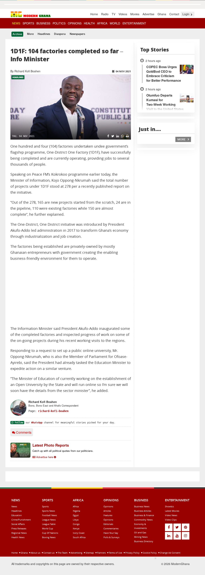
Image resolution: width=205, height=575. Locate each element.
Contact (174, 14)
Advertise (148, 14)
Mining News (141, 536)
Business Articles (142, 510)
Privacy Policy (132, 552)
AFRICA (102, 23)
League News (49, 519)
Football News (49, 515)
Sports (45, 506)
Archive (17, 34)
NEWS (16, 23)
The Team (62, 552)
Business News (141, 506)
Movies (134, 14)
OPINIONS (74, 23)
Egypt (76, 515)
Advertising (76, 552)
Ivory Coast (78, 532)
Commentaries (111, 528)
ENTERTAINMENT (134, 23)
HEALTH (89, 23)
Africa (76, 506)
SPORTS (28, 23)
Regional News (19, 532)
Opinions (108, 506)
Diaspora (60, 34)
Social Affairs (18, 524)
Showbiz (169, 506)
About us (35, 552)
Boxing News (48, 537)
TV (113, 14)
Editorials (108, 524)
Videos (123, 14)
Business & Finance (144, 515)
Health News (17, 537)
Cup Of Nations (50, 532)
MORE (181, 139)
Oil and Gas (140, 532)
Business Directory (143, 541)
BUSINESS (43, 23)
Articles (107, 510)
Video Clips (171, 519)
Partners (101, 552)
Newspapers (77, 34)
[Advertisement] (70, 294)
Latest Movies (172, 510)
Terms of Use (115, 552)
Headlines (44, 34)
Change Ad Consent (169, 552)
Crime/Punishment (21, 519)
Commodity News (143, 519)
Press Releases (18, 528)
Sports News (48, 510)
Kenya (76, 528)
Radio (105, 14)
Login (186, 14)
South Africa (79, 537)
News (14, 506)
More (30, 34)
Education (16, 515)
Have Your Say (111, 532)
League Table (48, 524)
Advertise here (44, 457)
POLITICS (59, 23)
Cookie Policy (149, 552)
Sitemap (89, 552)
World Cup (47, 528)
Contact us (48, 552)
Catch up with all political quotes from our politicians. (62, 451)
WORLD (115, 23)
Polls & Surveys (111, 537)
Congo (76, 524)
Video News (171, 515)
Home (94, 14)
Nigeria (76, 510)
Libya (75, 519)
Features (108, 515)
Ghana (162, 14)
